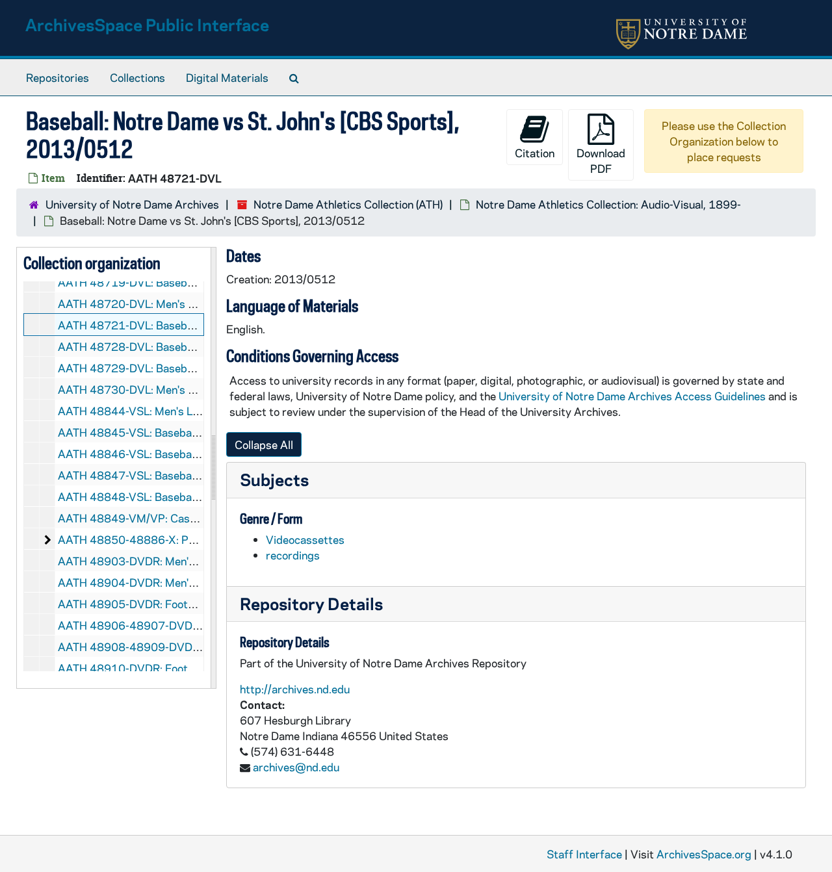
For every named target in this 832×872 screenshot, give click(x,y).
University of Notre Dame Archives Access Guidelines (633, 396)
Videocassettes (305, 539)
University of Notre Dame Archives (132, 204)
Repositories (57, 77)
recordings (293, 555)
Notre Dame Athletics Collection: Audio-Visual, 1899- (608, 204)
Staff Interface (584, 854)
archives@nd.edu (296, 767)
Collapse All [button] (264, 444)
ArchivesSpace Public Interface (147, 24)
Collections (137, 77)
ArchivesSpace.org (703, 854)
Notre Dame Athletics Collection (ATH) (348, 204)
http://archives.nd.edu (295, 689)
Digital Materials (227, 77)
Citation (534, 153)
